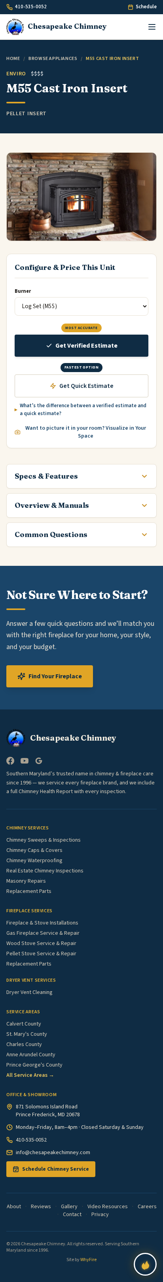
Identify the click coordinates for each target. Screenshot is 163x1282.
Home (13, 58)
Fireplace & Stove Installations (42, 923)
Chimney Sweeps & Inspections (43, 840)
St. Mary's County (26, 1034)
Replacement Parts (28, 891)
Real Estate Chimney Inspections (44, 871)
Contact (72, 1214)
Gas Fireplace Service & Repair (43, 933)
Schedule (146, 6)
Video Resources (107, 1207)
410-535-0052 (31, 6)
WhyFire (88, 1259)
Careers (147, 1207)
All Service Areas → (30, 1075)
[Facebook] (10, 761)
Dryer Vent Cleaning (29, 992)
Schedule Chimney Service (55, 1169)
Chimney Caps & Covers (34, 850)
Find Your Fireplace (55, 676)
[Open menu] (152, 27)
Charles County (24, 1044)
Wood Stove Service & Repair (41, 943)
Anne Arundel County (30, 1055)
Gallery (69, 1207)
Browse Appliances (52, 58)
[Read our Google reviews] (39, 761)
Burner (23, 291)
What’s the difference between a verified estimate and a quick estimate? (83, 409)
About (14, 1207)
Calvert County (23, 1024)
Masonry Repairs (26, 881)
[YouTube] (24, 761)
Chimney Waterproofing (34, 861)
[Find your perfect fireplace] (145, 1264)
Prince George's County (34, 1065)
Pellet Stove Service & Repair (41, 954)
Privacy (100, 1214)
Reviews (41, 1207)
